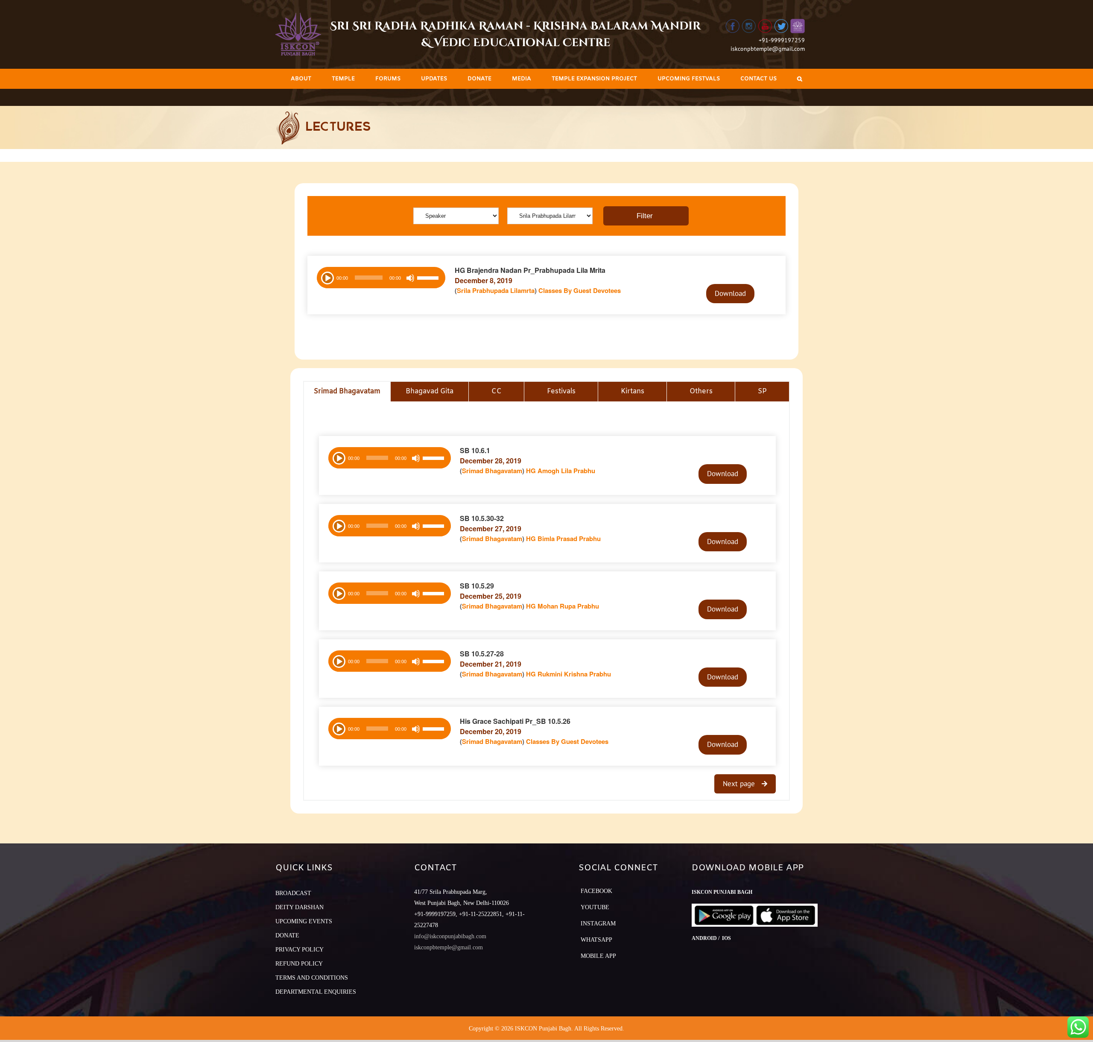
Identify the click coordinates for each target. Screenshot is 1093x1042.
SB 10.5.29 (477, 586)
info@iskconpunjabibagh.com (450, 936)
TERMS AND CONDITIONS (311, 978)
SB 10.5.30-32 (482, 518)
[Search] (799, 79)
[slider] (429, 279)
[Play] (326, 277)
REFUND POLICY (299, 963)
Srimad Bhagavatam (492, 470)
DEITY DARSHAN (299, 907)
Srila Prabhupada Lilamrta (496, 290)
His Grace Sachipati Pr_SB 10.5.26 (515, 721)
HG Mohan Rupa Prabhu (562, 606)
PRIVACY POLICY (299, 949)
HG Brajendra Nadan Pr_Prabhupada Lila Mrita (530, 270)
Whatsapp (596, 940)
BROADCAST (293, 893)
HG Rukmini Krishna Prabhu (568, 674)
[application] (381, 277)
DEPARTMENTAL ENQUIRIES (315, 992)
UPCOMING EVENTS (303, 921)
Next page (740, 783)
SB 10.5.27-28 (482, 654)
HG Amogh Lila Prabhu (560, 470)
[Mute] (410, 278)
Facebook (596, 891)
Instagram (598, 923)
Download (730, 293)
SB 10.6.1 (475, 450)
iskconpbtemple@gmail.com (768, 49)
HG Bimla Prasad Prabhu (563, 538)
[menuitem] (301, 79)
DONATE (287, 935)
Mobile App (598, 956)
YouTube (595, 907)
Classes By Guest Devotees (579, 290)
